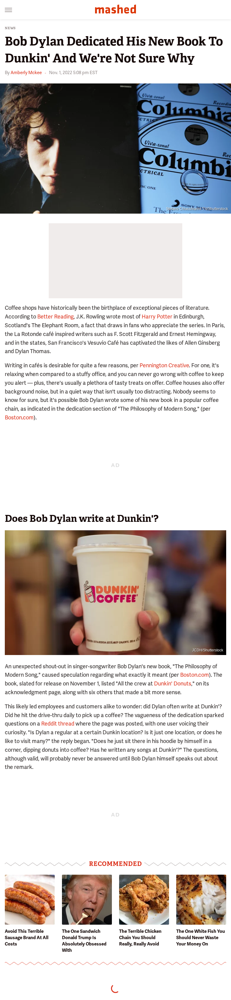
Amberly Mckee (26, 73)
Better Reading (55, 316)
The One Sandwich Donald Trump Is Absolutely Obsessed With (84, 940)
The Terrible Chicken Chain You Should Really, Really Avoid (140, 937)
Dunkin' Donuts (172, 683)
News (10, 28)
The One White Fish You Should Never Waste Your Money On (200, 937)
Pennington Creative (164, 365)
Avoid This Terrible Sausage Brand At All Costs (26, 937)
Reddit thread (57, 723)
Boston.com (19, 417)
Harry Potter (157, 316)
